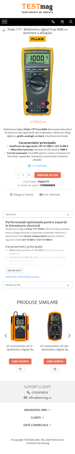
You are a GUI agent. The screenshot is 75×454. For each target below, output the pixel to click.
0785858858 (39, 392)
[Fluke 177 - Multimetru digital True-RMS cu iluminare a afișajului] (37, 81)
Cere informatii (51, 194)
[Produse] (5, 22)
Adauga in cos (47, 175)
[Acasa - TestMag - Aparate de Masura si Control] (37, 9)
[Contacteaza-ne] (53, 21)
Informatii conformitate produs (22, 276)
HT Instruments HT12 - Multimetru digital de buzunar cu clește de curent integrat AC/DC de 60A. (20, 347)
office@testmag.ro (39, 397)
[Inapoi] (2, 30)
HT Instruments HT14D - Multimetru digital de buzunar (55, 347)
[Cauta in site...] (71, 21)
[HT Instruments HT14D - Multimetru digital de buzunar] (54, 326)
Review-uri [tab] (13, 284)
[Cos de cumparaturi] (62, 21)
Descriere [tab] (11, 214)
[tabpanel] (37, 81)
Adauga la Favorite (23, 194)
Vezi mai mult (14, 270)
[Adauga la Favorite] (20, 369)
